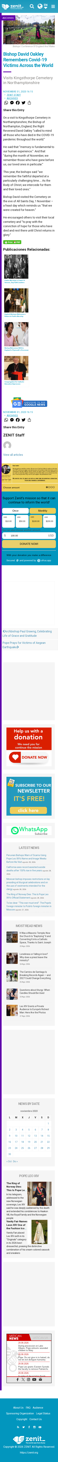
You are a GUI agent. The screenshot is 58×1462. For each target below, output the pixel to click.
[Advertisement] (29, 606)
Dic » (15, 1161)
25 (22, 1148)
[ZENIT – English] (16, 6)
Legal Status (43, 1413)
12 (29, 1136)
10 (16, 1136)
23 (9, 1148)
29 (48, 1148)
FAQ (28, 1407)
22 (48, 1142)
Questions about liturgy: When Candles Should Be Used (35, 991)
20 (35, 1142)
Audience (38, 1407)
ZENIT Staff (14, 95)
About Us (18, 1407)
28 (42, 1148)
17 (16, 1142)
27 (35, 1148)
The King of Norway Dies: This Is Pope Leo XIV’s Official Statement (16, 1190)
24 (16, 1148)
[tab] (18, 1337)
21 (42, 1142)
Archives (8, 18)
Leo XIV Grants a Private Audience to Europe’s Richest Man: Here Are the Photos (34, 1009)
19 (29, 1142)
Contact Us (35, 1419)
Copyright (21, 1419)
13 (35, 1136)
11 (22, 1136)
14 (42, 1136)
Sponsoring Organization (20, 1413)
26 (29, 1148)
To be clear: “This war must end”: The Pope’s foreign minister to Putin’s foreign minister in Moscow (28, 906)
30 (9, 1154)
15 (48, 1136)
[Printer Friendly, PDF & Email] (12, 242)
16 (9, 1142)
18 (22, 1142)
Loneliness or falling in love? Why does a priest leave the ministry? (34, 957)
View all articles (13, 454)
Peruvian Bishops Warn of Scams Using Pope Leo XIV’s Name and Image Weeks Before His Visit (26, 858)
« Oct (9, 1161)
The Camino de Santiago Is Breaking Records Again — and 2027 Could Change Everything (35, 975)
